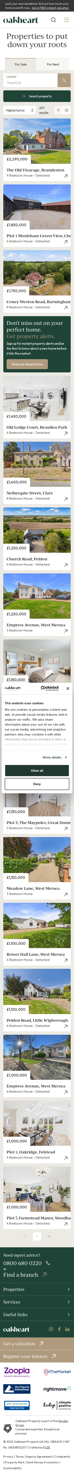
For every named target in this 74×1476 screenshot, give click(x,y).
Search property (40, 96)
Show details (52, 757)
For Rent (53, 64)
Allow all (37, 770)
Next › (48, 1236)
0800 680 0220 (22, 1263)
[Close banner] (67, 688)
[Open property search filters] (64, 80)
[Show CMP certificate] (17, 1405)
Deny (37, 784)
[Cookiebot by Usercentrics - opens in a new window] (43, 688)
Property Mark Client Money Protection (32, 1462)
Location (11, 76)
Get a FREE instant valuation (50, 8)
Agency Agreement (39, 1456)
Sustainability (12, 1468)
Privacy (8, 1456)
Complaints (62, 1456)
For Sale (21, 64)
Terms (20, 1456)
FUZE (46, 1447)
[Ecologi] (57, 1405)
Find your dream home (27, 364)
